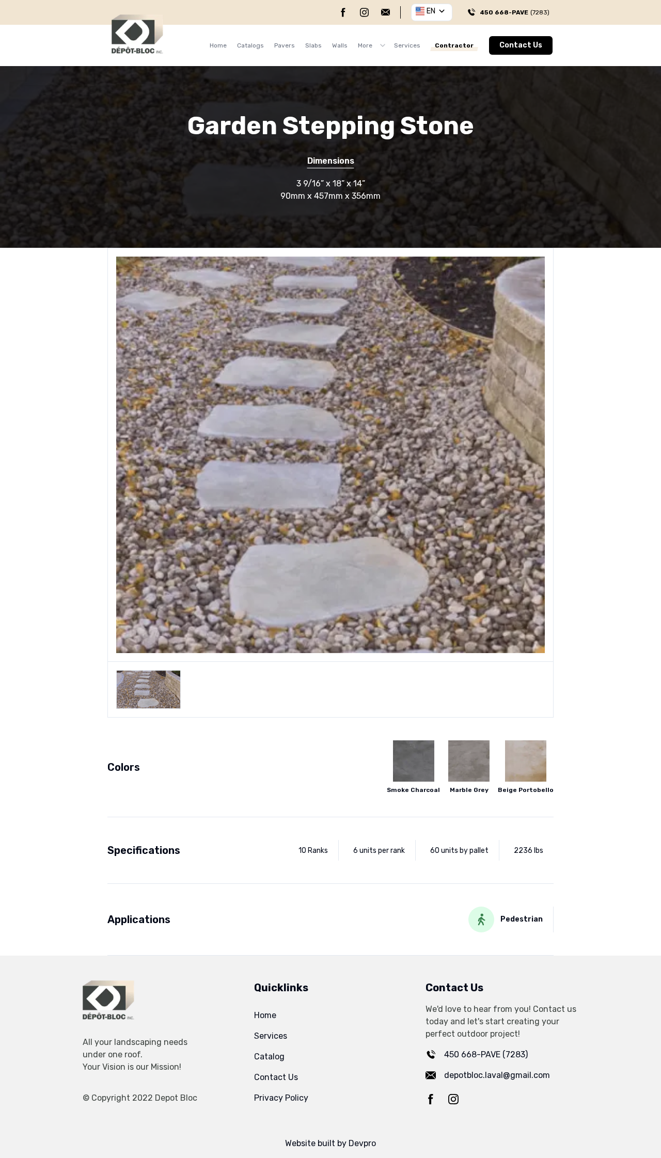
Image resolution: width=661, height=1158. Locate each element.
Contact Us (520, 45)
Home (218, 45)
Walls (340, 45)
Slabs (313, 45)
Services (407, 45)
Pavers (284, 45)
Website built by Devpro (330, 1143)
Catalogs (250, 45)
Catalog (269, 1056)
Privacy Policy (281, 1098)
